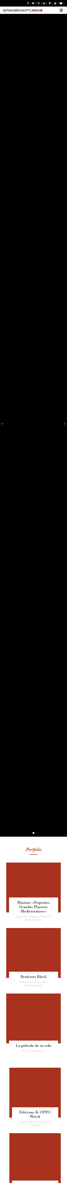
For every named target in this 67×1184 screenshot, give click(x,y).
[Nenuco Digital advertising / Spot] (35, 1158)
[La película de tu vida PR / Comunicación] (33, 1018)
